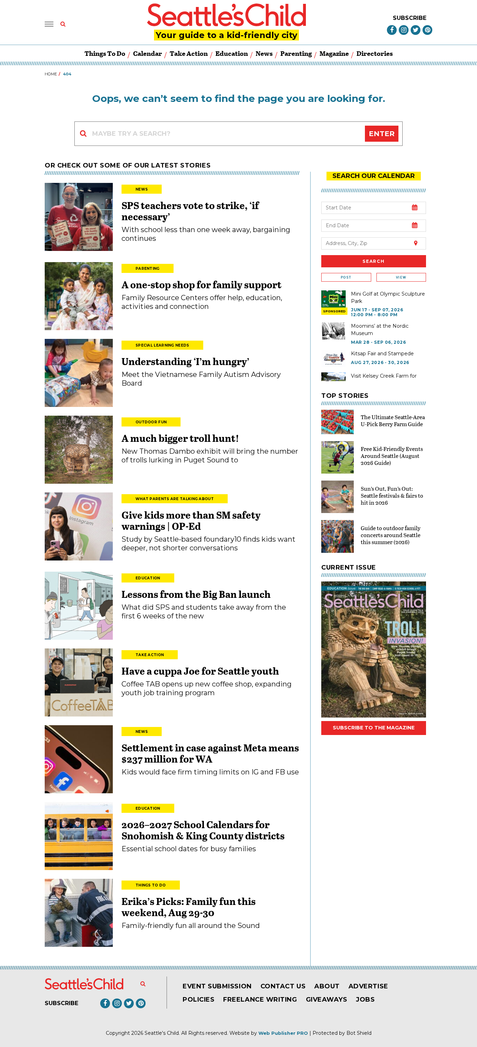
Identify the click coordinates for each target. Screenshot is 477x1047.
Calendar (147, 53)
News (264, 53)
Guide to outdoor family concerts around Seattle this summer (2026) (390, 535)
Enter (382, 133)
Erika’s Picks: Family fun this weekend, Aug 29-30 (189, 906)
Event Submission (217, 986)
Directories (375, 53)
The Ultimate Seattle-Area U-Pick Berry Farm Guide (393, 420)
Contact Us (283, 986)
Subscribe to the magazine (373, 728)
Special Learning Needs (162, 345)
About (327, 986)
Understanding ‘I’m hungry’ (185, 361)
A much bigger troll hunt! (180, 438)
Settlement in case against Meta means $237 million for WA (210, 753)
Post (346, 277)
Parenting (296, 53)
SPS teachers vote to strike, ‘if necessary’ (190, 210)
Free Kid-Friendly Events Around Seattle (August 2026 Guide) (392, 456)
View (401, 277)
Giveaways (326, 999)
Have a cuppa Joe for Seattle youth (200, 671)
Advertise (368, 986)
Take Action (189, 53)
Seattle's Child (162, 1033)
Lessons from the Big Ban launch (196, 594)
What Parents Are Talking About (174, 499)
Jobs (365, 999)
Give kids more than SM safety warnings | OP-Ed (191, 520)
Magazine (334, 53)
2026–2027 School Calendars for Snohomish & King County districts (203, 829)
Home (51, 74)
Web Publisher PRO (283, 1033)
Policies (198, 999)
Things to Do (105, 53)
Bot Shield (359, 1033)
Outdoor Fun (151, 422)
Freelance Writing (260, 999)
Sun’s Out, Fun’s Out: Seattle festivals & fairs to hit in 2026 (392, 495)
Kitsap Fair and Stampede (382, 353)
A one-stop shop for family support (201, 284)
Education (231, 53)
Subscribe (409, 18)
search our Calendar (373, 176)
